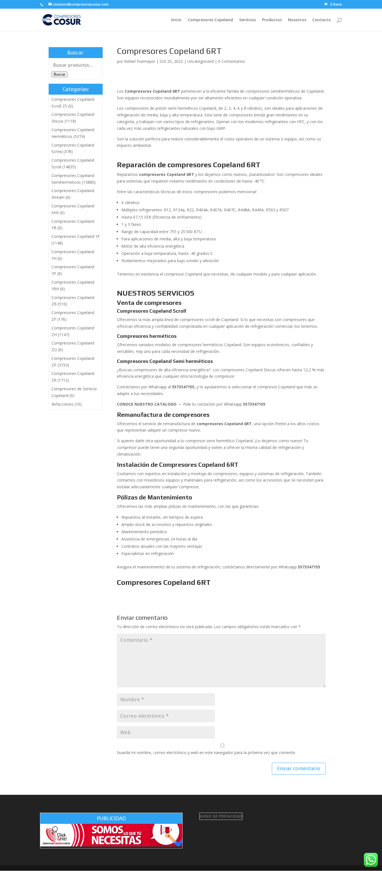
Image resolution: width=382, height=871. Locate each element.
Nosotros (297, 20)
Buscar (59, 74)
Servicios (247, 20)
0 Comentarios (231, 61)
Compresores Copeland (210, 20)
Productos (272, 20)
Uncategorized (200, 61)
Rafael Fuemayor (139, 61)
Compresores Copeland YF (75, 236)
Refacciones (62, 404)
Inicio (176, 20)
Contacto (321, 20)
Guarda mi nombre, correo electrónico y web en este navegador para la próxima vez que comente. (206, 752)
